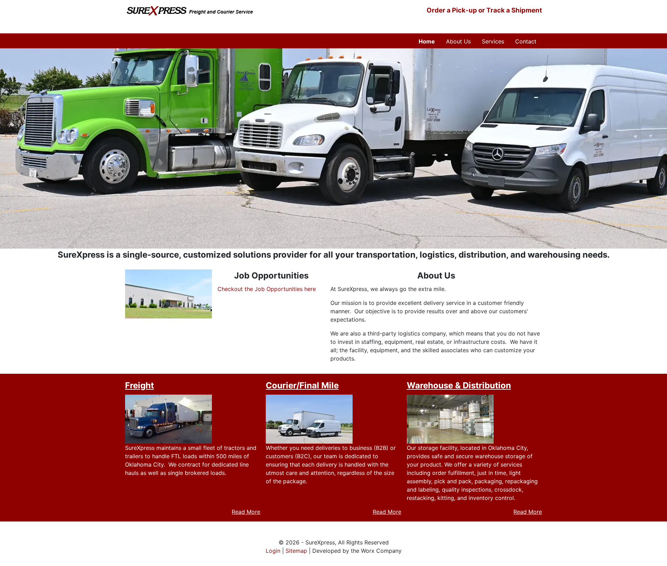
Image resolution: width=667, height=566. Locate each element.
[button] (168, 293)
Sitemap (296, 550)
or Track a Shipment (509, 10)
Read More (246, 511)
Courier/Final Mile (302, 385)
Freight (139, 385)
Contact (525, 41)
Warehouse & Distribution (459, 385)
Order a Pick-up (452, 10)
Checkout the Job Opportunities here (266, 288)
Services (493, 41)
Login (273, 550)
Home (427, 41)
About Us (458, 41)
